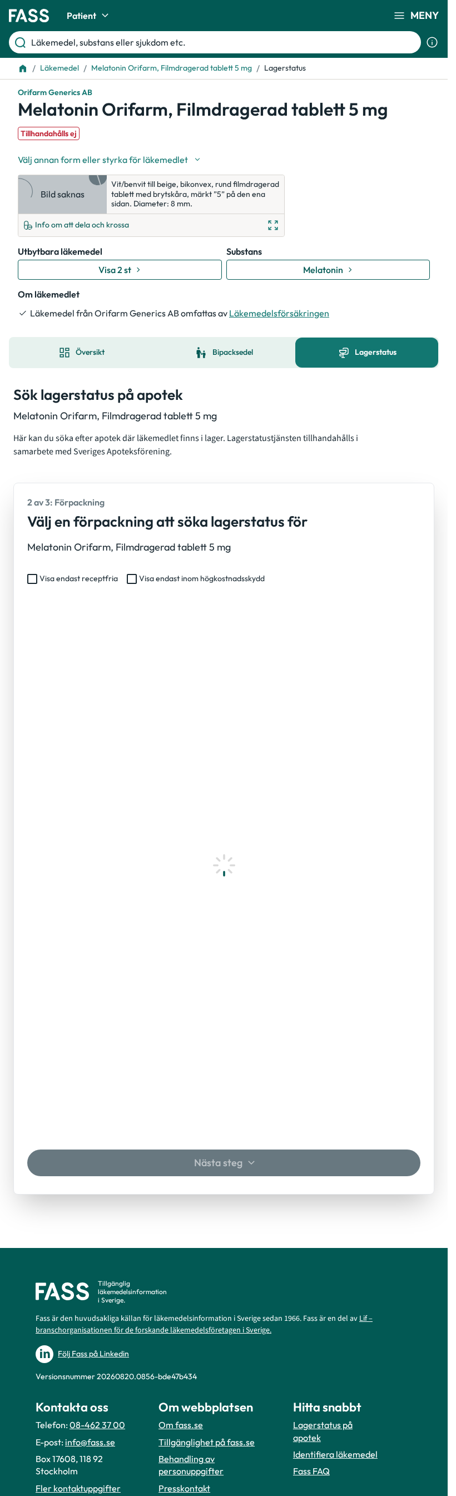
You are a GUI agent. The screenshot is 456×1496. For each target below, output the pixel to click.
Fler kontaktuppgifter (78, 1488)
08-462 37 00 (97, 1424)
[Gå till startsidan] (29, 15)
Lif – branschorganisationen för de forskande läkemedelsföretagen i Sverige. (204, 1324)
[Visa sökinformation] (432, 42)
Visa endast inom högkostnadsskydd (202, 578)
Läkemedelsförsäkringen (279, 313)
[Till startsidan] (23, 68)
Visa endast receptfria (78, 578)
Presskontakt (184, 1488)
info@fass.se (90, 1442)
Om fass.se (180, 1424)
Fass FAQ (311, 1471)
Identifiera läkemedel (335, 1454)
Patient (81, 15)
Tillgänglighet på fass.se (206, 1442)
